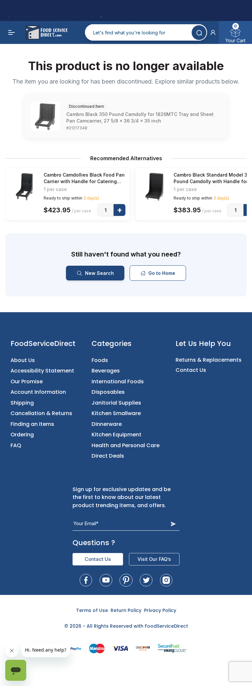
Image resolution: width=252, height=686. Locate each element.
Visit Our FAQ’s (154, 559)
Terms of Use (92, 610)
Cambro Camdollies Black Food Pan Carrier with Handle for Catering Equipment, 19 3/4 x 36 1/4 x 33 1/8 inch (84, 178)
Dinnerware (107, 424)
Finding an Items (32, 424)
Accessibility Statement (42, 370)
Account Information (38, 392)
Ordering (22, 434)
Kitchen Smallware (116, 413)
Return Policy (126, 610)
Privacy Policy (160, 610)
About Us (22, 360)
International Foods (118, 381)
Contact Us (191, 370)
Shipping (22, 403)
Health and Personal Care (125, 445)
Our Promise (26, 381)
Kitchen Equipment (116, 434)
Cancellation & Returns (41, 413)
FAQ (15, 445)
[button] (213, 32)
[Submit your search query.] (199, 32)
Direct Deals (108, 456)
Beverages (106, 370)
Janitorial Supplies (116, 403)
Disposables (108, 392)
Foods (100, 360)
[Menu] (12, 32)
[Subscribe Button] (173, 523)
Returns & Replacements (209, 360)
